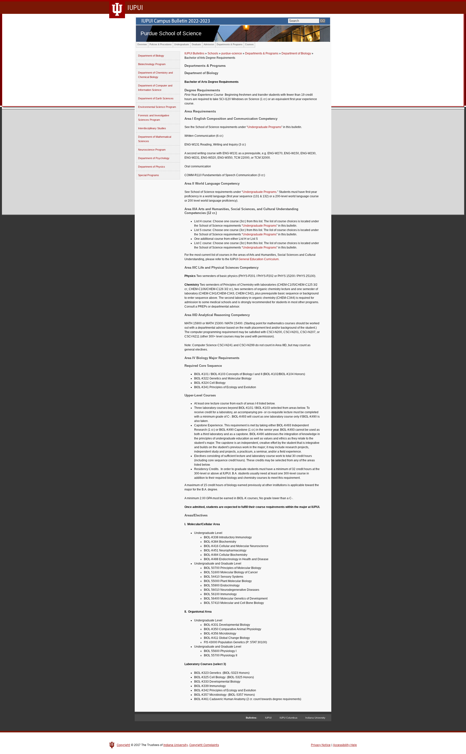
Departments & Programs (229, 44)
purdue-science (231, 53)
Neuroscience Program (152, 149)
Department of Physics (151, 166)
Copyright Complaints (204, 745)
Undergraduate (181, 44)
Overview (142, 44)
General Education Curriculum (259, 259)
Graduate (196, 44)
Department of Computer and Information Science (155, 87)
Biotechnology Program (152, 64)
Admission (209, 44)
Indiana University (315, 717)
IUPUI (268, 717)
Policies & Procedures (161, 44)
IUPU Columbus (288, 717)
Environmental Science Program (157, 106)
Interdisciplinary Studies (152, 128)
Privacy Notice (321, 745)
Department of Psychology (153, 158)
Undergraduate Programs (264, 127)
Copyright (123, 745)
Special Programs (148, 175)
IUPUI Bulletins (194, 53)
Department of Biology (151, 55)
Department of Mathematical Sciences (154, 139)
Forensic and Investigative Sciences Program (153, 117)
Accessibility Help (345, 745)
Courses (249, 44)
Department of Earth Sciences (156, 98)
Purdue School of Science (171, 33)
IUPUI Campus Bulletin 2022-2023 (233, 21)
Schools (213, 53)
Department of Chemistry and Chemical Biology (155, 74)
